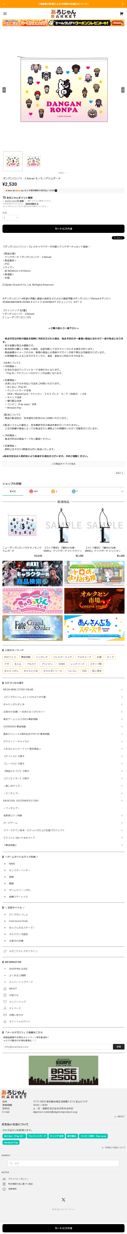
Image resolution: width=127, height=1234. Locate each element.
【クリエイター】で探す (16, 778)
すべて (13, 491)
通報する (119, 473)
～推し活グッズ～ (12, 786)
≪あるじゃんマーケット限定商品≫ (22, 749)
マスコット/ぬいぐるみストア (19, 837)
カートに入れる (63, 228)
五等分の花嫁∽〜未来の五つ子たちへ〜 (25, 711)
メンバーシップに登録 (14, 201)
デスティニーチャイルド (16, 741)
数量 (4, 213)
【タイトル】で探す (14, 756)
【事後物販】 (10, 845)
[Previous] (4, 90)
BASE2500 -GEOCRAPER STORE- (21, 800)
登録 (119, 1046)
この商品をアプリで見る (63, 464)
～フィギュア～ (11, 808)
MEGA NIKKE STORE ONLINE (18, 689)
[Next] (123, 90)
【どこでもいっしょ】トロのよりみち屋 (25, 697)
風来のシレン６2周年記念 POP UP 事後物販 (26, 734)
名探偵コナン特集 (12, 815)
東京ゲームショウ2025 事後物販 (21, 719)
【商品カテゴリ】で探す (16, 771)
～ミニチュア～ (11, 793)
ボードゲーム (10, 823)
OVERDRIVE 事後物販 (14, 726)
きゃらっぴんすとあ (14, 704)
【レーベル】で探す (14, 763)
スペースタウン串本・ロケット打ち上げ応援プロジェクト (34, 830)
